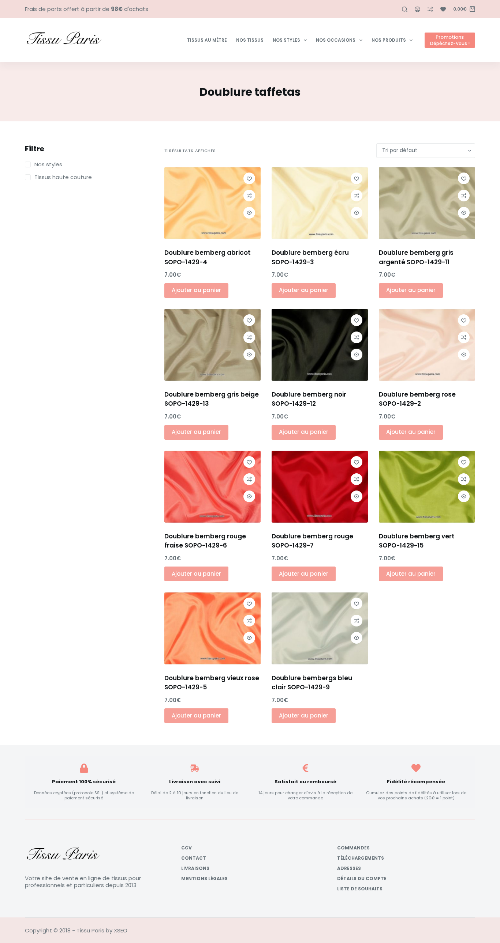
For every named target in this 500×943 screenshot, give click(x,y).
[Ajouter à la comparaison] (249, 195)
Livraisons (195, 868)
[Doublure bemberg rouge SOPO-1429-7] (320, 487)
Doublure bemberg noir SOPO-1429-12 (309, 399)
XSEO (120, 930)
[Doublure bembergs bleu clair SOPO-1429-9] (320, 628)
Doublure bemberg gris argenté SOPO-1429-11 (416, 257)
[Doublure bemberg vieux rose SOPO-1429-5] (212, 628)
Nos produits (389, 40)
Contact (193, 858)
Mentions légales (204, 879)
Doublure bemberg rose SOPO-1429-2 (417, 399)
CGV (186, 848)
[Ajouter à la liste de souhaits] (249, 178)
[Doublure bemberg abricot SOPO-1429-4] (212, 203)
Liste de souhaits (360, 889)
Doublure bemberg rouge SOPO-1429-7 (312, 541)
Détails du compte (362, 879)
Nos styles (286, 40)
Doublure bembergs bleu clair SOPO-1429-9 (312, 683)
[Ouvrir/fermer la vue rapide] (249, 213)
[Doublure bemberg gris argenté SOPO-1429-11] (427, 203)
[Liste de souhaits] (443, 9)
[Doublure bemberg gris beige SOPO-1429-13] (212, 345)
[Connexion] (417, 9)
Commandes (353, 848)
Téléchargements (360, 858)
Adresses (349, 868)
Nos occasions (335, 40)
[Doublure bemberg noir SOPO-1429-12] (320, 345)
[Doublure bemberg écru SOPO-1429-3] (320, 203)
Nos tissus (250, 40)
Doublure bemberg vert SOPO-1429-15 (417, 541)
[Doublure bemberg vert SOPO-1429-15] (427, 487)
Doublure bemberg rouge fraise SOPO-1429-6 (205, 541)
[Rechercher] (404, 9)
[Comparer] (430, 9)
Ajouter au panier (196, 290)
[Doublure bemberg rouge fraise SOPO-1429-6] (212, 487)
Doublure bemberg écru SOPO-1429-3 (310, 257)
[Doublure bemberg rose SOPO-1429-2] (427, 345)
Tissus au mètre (207, 40)
